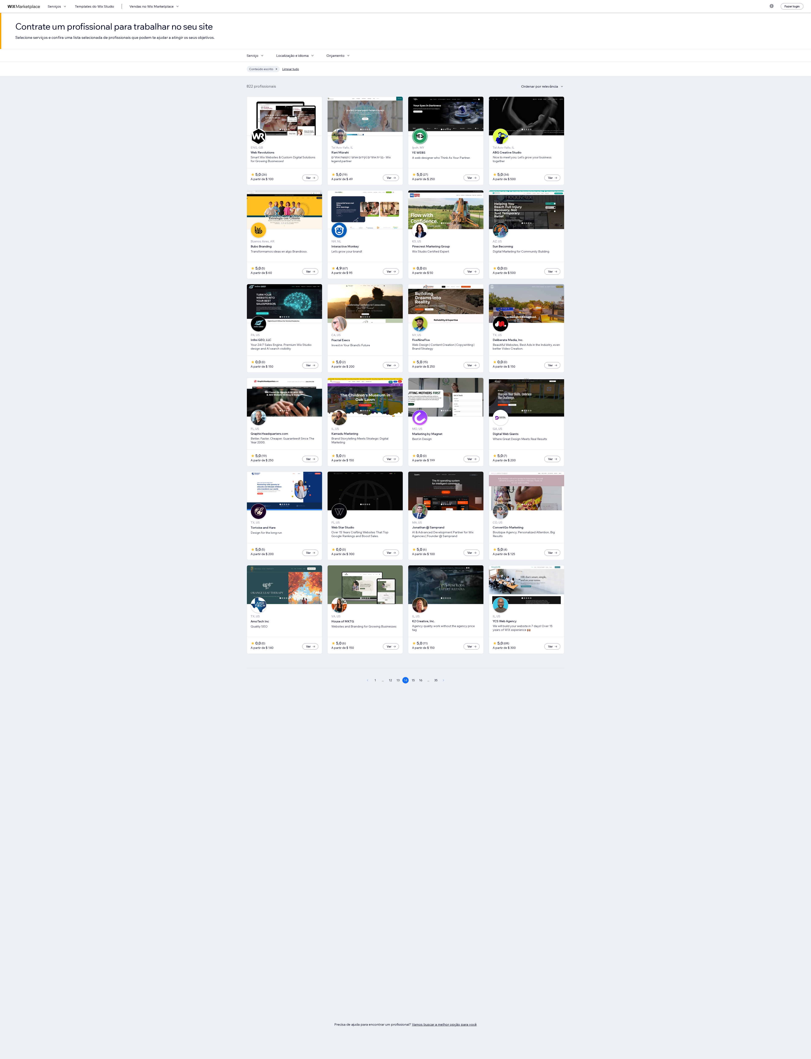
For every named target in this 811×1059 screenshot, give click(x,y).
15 (413, 680)
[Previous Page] (367, 680)
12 (390, 680)
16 (420, 680)
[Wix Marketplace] (24, 6)
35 (436, 680)
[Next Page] (443, 680)
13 (398, 680)
